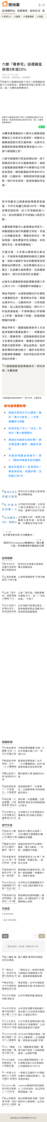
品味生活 (35, 10)
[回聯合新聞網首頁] (5, 3)
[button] (43, 4)
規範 (5, 936)
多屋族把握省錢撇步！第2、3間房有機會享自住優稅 (25, 458)
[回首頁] (11, 3)
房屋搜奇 (22, 10)
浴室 (41, 16)
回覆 (41, 936)
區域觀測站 (8, 10)
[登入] (39, 4)
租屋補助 (29, 16)
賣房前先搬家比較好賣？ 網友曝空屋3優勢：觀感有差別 (25, 444)
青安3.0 (7, 16)
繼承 (18, 16)
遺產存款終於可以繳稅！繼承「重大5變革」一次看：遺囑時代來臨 (25, 417)
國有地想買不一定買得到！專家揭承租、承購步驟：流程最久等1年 (25, 471)
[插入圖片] (35, 936)
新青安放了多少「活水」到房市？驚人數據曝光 (25, 430)
